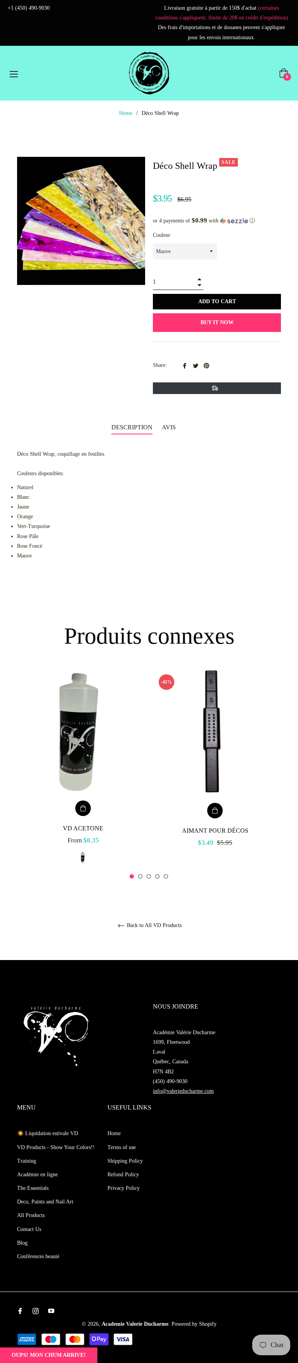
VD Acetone (83, 828)
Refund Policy (123, 1174)
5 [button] (166, 876)
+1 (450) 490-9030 (29, 8)
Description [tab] (131, 427)
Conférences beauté (38, 1256)
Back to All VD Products (153, 925)
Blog (22, 1243)
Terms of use (121, 1147)
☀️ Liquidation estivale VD (47, 1133)
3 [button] (149, 876)
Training (26, 1161)
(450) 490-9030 (170, 1081)
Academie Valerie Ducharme (135, 1324)
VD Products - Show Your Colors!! (56, 1147)
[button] (217, 220)
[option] (83, 774)
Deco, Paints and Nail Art (45, 1202)
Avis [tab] (169, 427)
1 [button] (132, 876)
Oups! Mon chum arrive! (49, 1355)
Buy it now (217, 322)
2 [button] (140, 876)
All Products (31, 1215)
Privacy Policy (123, 1188)
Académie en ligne (37, 1174)
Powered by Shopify (194, 1324)
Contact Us (29, 1229)
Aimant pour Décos (215, 830)
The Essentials (33, 1188)
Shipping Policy (125, 1161)
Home (125, 113)
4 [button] (157, 876)
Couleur (161, 235)
